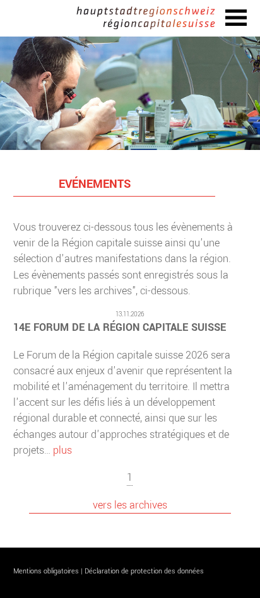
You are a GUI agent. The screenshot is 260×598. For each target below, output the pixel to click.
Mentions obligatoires (46, 571)
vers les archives (130, 505)
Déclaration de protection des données (144, 571)
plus (62, 450)
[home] (145, 18)
